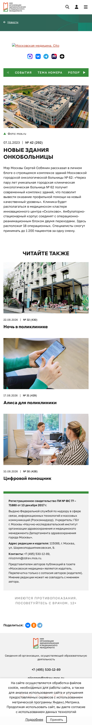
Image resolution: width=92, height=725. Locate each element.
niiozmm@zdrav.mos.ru (46, 678)
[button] (84, 72)
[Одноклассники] (33, 625)
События (23, 72)
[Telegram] (39, 625)
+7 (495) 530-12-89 (46, 669)
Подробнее (34, 719)
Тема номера (50, 72)
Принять (56, 719)
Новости (12, 22)
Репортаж (77, 72)
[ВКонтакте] (27, 625)
